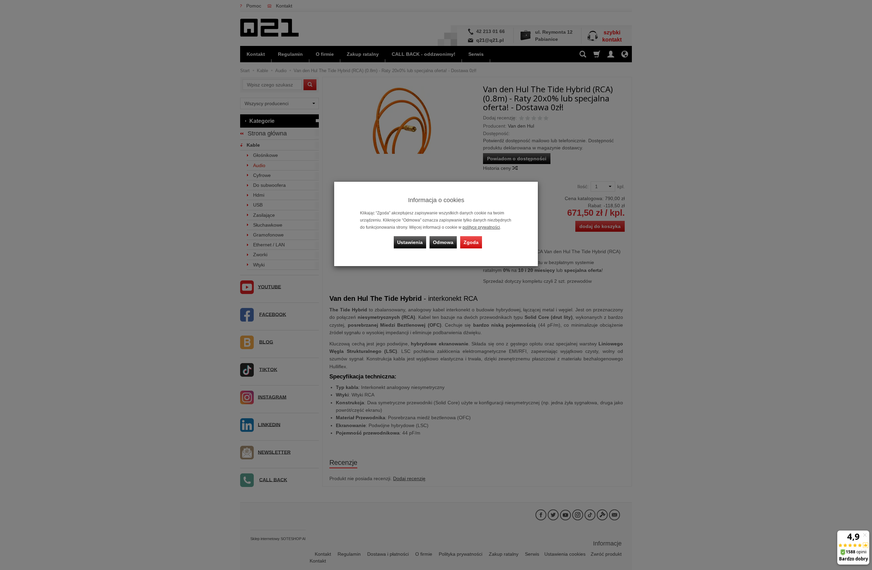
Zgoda (471, 242)
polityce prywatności (481, 227)
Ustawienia (410, 242)
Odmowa (443, 242)
